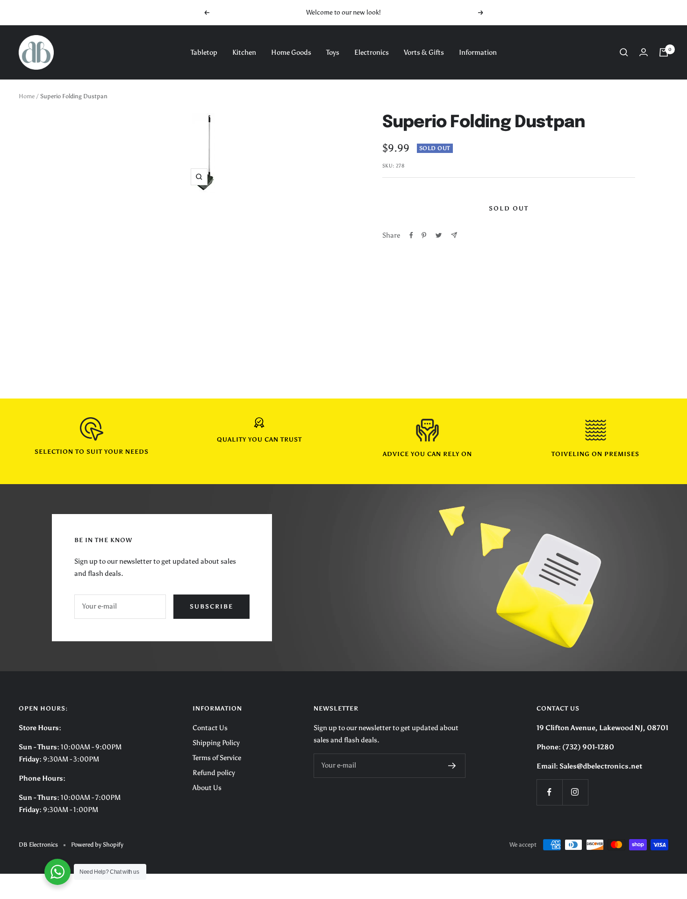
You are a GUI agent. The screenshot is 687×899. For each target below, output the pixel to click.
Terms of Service (217, 758)
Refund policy (214, 772)
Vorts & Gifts (424, 52)
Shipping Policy (216, 743)
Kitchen (244, 52)
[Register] (452, 765)
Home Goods (291, 52)
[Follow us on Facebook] (549, 792)
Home (27, 96)
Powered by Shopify (97, 844)
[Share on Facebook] (411, 235)
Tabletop (204, 52)
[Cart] (663, 52)
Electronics (371, 52)
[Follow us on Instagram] (575, 792)
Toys (332, 52)
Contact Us (210, 728)
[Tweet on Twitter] (439, 235)
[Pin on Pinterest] (424, 235)
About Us (207, 787)
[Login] (643, 52)
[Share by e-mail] (454, 235)
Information (478, 52)
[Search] (624, 52)
